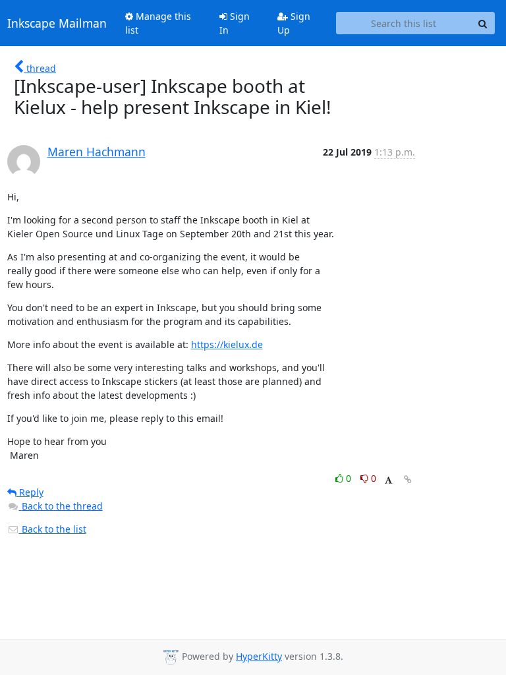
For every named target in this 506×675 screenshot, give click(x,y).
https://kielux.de (227, 344)
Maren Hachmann (96, 152)
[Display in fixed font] (388, 480)
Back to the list (52, 529)
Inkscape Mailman (57, 23)
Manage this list (158, 23)
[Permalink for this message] (408, 479)
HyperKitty (259, 656)
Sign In (234, 23)
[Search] (483, 23)
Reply (29, 492)
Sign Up (293, 23)
